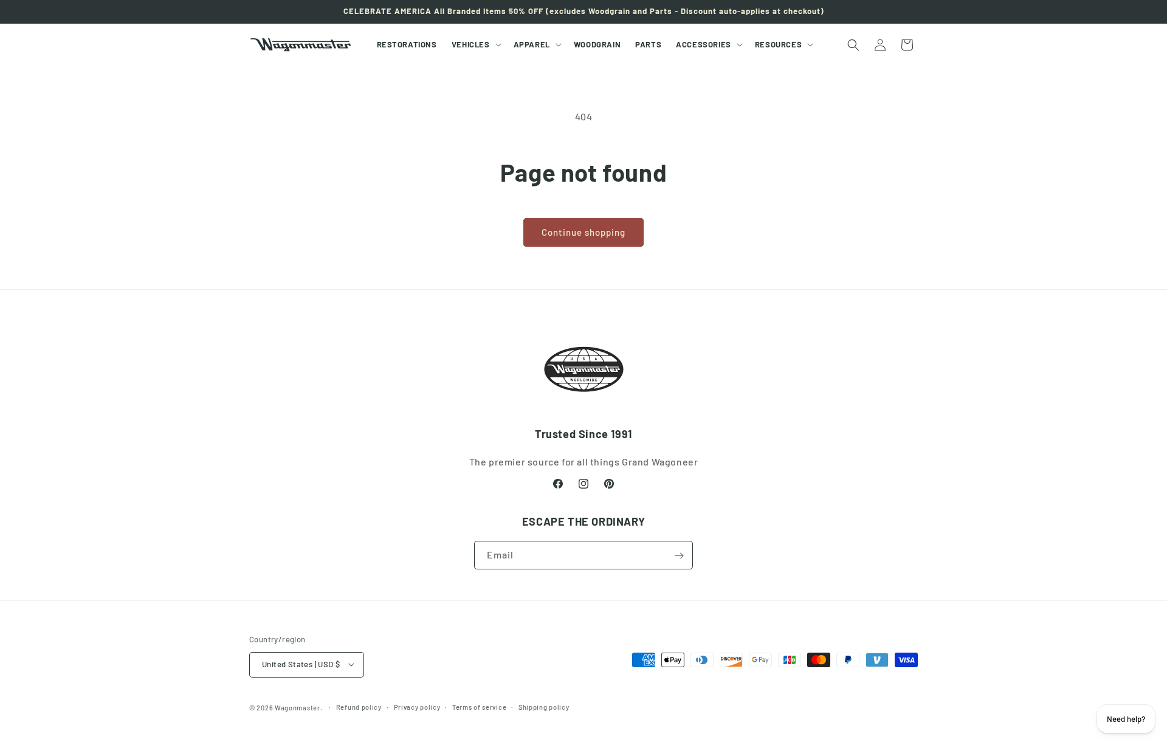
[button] (475, 44)
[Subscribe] (679, 555)
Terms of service (479, 706)
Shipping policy (544, 706)
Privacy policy (417, 706)
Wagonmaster (297, 707)
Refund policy (359, 706)
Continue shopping (583, 232)
